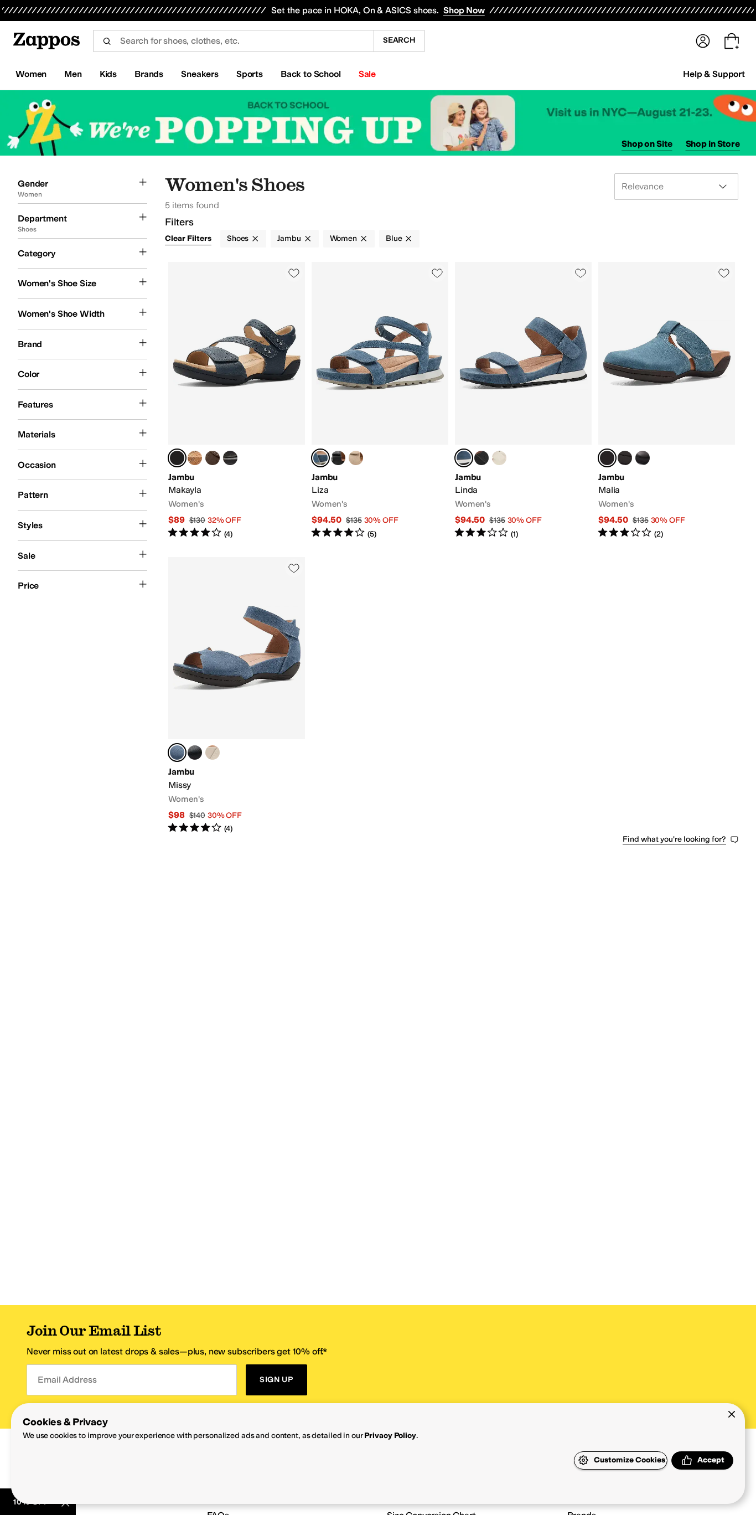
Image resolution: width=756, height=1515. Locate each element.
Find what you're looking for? (674, 839)
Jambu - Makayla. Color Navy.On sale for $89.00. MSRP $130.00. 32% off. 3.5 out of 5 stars (236, 400)
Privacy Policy (390, 1435)
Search (399, 40)
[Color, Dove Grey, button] (356, 458)
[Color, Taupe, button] (625, 458)
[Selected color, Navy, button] (177, 458)
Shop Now (464, 10)
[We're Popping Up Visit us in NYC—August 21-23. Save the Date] (378, 123)
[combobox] (233, 41)
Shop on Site (647, 143)
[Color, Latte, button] (499, 458)
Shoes (237, 238)
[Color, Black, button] (230, 458)
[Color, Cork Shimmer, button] (195, 458)
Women (343, 238)
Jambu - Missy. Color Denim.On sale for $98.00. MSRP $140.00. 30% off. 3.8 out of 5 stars (236, 695)
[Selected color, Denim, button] (320, 458)
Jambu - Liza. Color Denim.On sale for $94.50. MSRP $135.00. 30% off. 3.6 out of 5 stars (380, 400)
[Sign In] (703, 41)
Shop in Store (713, 143)
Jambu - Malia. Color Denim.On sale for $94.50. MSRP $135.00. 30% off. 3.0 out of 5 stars (666, 400)
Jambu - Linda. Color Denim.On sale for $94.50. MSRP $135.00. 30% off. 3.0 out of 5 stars (523, 400)
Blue (394, 238)
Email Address (67, 1379)
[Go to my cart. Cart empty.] (732, 41)
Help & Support (714, 74)
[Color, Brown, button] (212, 458)
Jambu (289, 238)
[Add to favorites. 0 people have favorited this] (294, 273)
